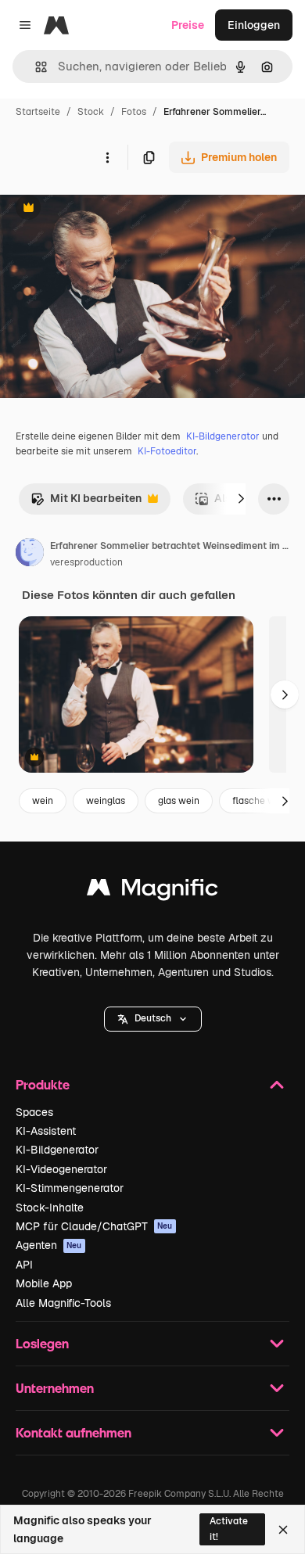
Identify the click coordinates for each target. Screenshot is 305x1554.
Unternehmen (55, 1388)
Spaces (34, 1112)
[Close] (283, 1529)
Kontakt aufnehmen (73, 1432)
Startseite (38, 112)
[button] (153, 1019)
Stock (90, 112)
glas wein (178, 801)
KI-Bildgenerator (223, 436)
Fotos (133, 112)
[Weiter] (241, 499)
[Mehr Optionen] (107, 157)
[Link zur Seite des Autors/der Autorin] (30, 554)
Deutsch (153, 1018)
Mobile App (44, 1283)
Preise (187, 25)
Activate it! (229, 1528)
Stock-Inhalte (50, 1207)
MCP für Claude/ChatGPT (94, 1226)
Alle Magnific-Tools (63, 1303)
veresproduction (86, 562)
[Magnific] (152, 891)
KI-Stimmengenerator (70, 1188)
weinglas (105, 801)
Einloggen (254, 25)
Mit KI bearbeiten (86, 502)
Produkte (43, 1084)
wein (42, 801)
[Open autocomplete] (34, 67)
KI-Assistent (46, 1131)
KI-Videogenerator (61, 1169)
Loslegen (42, 1343)
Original (100, 209)
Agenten (49, 1245)
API (24, 1265)
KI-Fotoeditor (167, 451)
